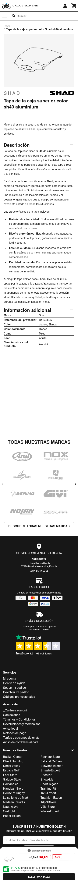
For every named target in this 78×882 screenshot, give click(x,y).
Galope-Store (12, 779)
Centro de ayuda (14, 683)
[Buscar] (14, 16)
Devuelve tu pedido (39, 629)
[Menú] (4, 16)
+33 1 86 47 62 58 (39, 570)
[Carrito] (74, 6)
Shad (12, 93)
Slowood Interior (51, 765)
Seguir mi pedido (14, 687)
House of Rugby (14, 793)
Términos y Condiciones (19, 719)
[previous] (2, 484)
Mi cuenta (9, 678)
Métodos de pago (14, 733)
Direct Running (13, 761)
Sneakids (47, 779)
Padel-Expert (12, 815)
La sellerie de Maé (15, 797)
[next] (75, 484)
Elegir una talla (39, 876)
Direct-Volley (11, 765)
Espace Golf (11, 770)
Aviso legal (10, 728)
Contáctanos (39, 558)
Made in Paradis (14, 802)
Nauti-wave (10, 806)
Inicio (7, 25)
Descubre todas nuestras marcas (39, 526)
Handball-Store (13, 788)
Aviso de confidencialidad (20, 742)
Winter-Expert (50, 811)
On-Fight (9, 811)
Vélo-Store (48, 806)
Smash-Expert (50, 770)
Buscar (21, 16)
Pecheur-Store (50, 756)
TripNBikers (48, 802)
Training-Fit (48, 788)
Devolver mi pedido (16, 692)
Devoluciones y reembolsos (21, 724)
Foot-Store (10, 775)
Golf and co (10, 784)
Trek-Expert (48, 793)
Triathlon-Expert (51, 797)
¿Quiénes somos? (15, 710)
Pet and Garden (51, 761)
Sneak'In (46, 775)
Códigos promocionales (19, 696)
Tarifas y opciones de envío (21, 737)
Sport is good (49, 784)
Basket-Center (12, 756)
